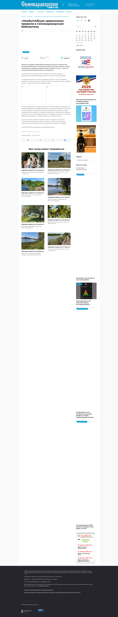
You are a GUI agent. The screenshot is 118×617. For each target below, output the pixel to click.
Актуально (41, 11)
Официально (50, 11)
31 (91, 40)
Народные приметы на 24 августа (32, 170)
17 (91, 36)
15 (85, 36)
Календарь (26, 52)
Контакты (69, 11)
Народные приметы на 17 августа (59, 247)
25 (94, 38)
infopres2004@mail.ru (74, 5)
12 (76, 36)
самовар (37, 131)
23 (88, 38)
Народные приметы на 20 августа (32, 224)
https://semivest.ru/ (44, 586)
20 (80, 38)
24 (91, 38)
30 (88, 40)
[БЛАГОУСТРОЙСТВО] (86, 522)
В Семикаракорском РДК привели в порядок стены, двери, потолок (85, 526)
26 (76, 40)
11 (94, 35)
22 (85, 38)
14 (82, 36)
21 (82, 38)
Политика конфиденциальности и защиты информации (38, 590)
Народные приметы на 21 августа (59, 197)
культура (24, 131)
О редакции (60, 11)
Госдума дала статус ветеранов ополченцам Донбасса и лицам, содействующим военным (85, 415)
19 (76, 38)
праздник (31, 131)
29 (85, 40)
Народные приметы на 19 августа (59, 220)
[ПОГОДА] (86, 298)
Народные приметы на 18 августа (32, 251)
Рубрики (31, 11)
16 (88, 36)
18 (94, 36)
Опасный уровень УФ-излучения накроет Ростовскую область (83, 302)
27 (80, 40)
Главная (24, 11)
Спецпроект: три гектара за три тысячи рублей (85, 278)
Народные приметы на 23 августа (59, 170)
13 (79, 36)
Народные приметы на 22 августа (32, 193)
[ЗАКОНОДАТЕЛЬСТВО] (86, 409)
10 (91, 35)
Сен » (81, 45)
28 (82, 40)
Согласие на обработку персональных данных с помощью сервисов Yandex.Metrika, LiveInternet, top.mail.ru (52, 592)
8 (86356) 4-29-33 (73, 4)
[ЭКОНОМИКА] (86, 275)
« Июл (77, 45)
